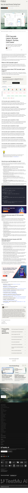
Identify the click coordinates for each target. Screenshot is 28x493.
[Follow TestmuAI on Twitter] (2, 486)
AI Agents (2, 412)
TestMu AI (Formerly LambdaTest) (5, 31)
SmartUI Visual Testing (3, 428)
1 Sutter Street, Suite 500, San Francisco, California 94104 (4, 471)
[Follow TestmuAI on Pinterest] (8, 486)
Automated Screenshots (3, 423)
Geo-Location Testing (3, 424)
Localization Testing (3, 427)
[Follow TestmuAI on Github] (6, 486)
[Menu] (26, 1)
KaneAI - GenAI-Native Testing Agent (5, 407)
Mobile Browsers (10, 86)
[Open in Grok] (5, 323)
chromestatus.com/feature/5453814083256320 (10, 293)
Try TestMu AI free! (16, 156)
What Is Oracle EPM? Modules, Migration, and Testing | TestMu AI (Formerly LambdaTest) (20, 376)
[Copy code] (25, 186)
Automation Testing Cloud (4, 406)
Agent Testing (2, 409)
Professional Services (3, 431)
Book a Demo (8, 397)
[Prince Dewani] (14, 312)
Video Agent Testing (3, 411)
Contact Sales (3, 396)
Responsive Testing (3, 426)
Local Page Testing (3, 422)
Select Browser (5, 81)
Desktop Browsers (4, 86)
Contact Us (13, 475)
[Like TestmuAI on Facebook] (1, 486)
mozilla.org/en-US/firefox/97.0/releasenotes (19, 296)
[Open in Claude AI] (4, 456)
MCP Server (2, 413)
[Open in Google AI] (8, 456)
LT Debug (2, 421)
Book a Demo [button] (10, 451)
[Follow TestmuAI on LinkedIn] (4, 486)
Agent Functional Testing (4, 410)
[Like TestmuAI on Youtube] (5, 486)
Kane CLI (2, 408)
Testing (7, 34)
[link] (3, 1)
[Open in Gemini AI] (6, 323)
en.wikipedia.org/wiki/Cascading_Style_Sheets (10, 300)
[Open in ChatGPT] (1, 456)
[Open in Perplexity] (4, 323)
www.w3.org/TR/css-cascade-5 (21, 288)
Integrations (2, 429)
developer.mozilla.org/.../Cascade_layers (9, 287)
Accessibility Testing (3, 425)
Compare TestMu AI (3, 432)
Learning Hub (10, 31)
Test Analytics (2, 430)
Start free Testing (4, 451)
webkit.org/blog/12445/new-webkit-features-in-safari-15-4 (11, 295)
